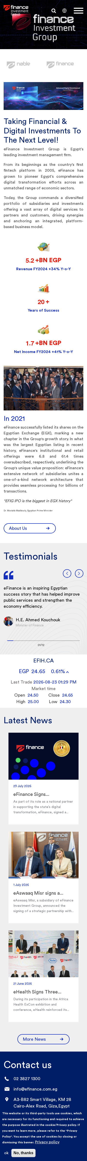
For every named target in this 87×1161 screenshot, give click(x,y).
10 (65, 641)
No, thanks (23, 1153)
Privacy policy (47, 1142)
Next (79, 573)
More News (34, 1039)
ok (6, 1153)
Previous (67, 573)
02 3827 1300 (27, 1078)
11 (71, 641)
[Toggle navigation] (78, 11)
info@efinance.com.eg (35, 1089)
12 (77, 641)
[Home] (16, 10)
